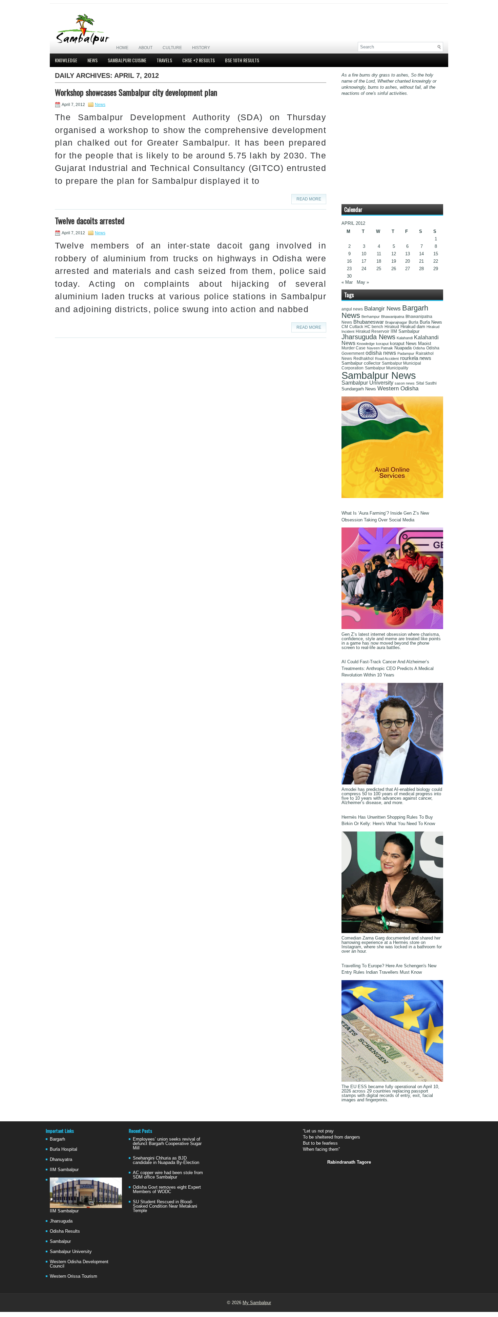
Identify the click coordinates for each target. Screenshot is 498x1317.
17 (363, 261)
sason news (405, 383)
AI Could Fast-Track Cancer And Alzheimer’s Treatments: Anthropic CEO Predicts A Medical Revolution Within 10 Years (387, 668)
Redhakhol (363, 359)
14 (421, 253)
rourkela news (415, 358)
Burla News (431, 322)
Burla (413, 322)
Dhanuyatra (61, 1159)
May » (363, 282)
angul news (352, 309)
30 (349, 276)
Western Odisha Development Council (79, 1264)
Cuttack (356, 326)
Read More (308, 199)
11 (379, 253)
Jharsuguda (61, 1221)
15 (435, 253)
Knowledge (66, 60)
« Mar (347, 282)
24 (363, 268)
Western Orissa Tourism (73, 1276)
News (92, 60)
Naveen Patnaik (380, 348)
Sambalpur (60, 1241)
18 (378, 261)
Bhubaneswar (368, 322)
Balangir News (382, 308)
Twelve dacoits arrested (89, 220)
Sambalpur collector (360, 363)
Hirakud (392, 326)
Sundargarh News (358, 389)
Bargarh (57, 1139)
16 (349, 261)
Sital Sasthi (426, 383)
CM (344, 327)
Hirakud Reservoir (372, 331)
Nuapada (403, 347)
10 (363, 253)
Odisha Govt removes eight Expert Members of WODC (167, 1189)
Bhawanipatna (392, 317)
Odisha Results (65, 1231)
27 (407, 268)
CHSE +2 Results (198, 60)
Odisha (419, 348)
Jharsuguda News (368, 337)
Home (122, 47)
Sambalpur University (367, 383)
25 (378, 268)
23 (349, 268)
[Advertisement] (364, 23)
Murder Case (353, 348)
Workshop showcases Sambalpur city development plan (136, 92)
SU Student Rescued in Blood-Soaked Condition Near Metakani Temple (165, 1206)
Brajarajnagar (396, 322)
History (201, 47)
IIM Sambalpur (405, 331)
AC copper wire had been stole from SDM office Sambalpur (168, 1175)
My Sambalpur (257, 1302)
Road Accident (387, 359)
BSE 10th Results (242, 60)
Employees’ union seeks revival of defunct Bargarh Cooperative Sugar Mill (167, 1143)
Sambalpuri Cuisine (127, 60)
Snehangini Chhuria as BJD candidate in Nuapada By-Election (166, 1160)
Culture (172, 47)
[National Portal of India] (392, 496)
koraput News (403, 343)
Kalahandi (405, 338)
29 (435, 268)
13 (407, 253)
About (145, 47)
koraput (382, 344)
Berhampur (370, 317)
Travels (164, 60)
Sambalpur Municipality (386, 368)
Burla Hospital (63, 1149)
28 (421, 268)
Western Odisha (397, 388)
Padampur (405, 353)
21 (421, 261)
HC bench (374, 327)
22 (435, 261)
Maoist (424, 343)
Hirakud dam (412, 326)
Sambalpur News (378, 375)
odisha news (381, 353)
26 (393, 268)
